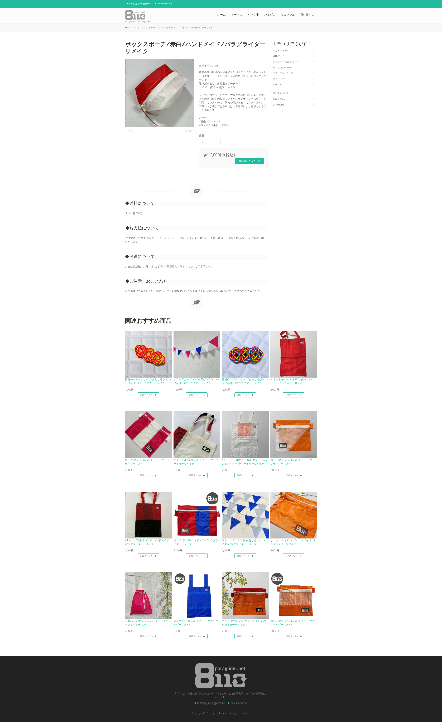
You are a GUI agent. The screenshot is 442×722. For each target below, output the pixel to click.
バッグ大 (269, 14)
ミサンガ (277, 84)
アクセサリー (279, 79)
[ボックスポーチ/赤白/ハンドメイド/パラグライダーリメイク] (160, 93)
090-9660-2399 (239, 703)
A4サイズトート (281, 50)
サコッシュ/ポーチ (146, 27)
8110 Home (278, 104)
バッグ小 (253, 14)
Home (131, 27)
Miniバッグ (278, 56)
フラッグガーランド (283, 73)
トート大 (236, 14)
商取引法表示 (279, 99)
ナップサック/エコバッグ (285, 62)
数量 (201, 135)
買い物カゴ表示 (281, 93)
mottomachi (221, 713)
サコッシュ (288, 14)
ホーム (221, 14)
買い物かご (307, 14)
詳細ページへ (146, 395)
